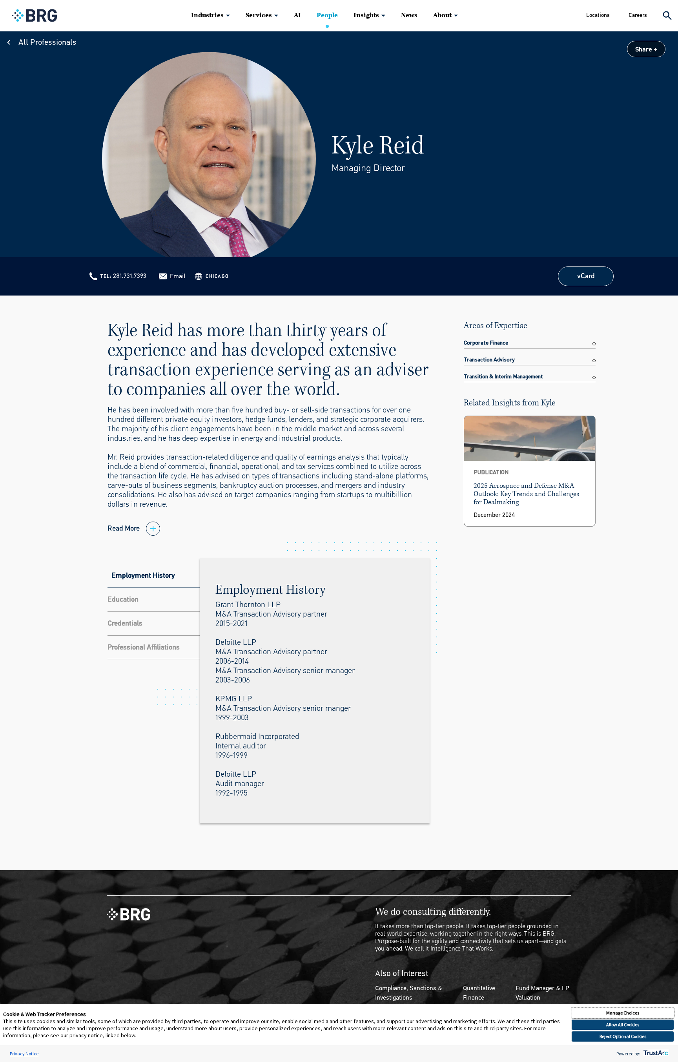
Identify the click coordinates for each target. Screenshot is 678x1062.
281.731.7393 (129, 276)
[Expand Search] (667, 15)
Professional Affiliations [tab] (144, 647)
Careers (638, 15)
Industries (207, 15)
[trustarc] (655, 1054)
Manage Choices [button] (622, 1013)
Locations (598, 15)
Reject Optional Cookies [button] (623, 1036)
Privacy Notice (24, 1054)
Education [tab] (123, 599)
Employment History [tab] (143, 575)
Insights (366, 15)
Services (259, 15)
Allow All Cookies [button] (622, 1024)
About (442, 15)
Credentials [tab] (125, 623)
